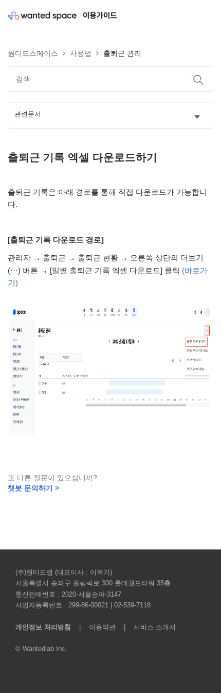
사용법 (80, 53)
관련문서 (27, 114)
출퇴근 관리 (122, 53)
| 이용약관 (95, 627)
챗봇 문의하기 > (33, 488)
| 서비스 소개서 (147, 627)
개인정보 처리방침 (43, 627)
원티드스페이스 (33, 53)
